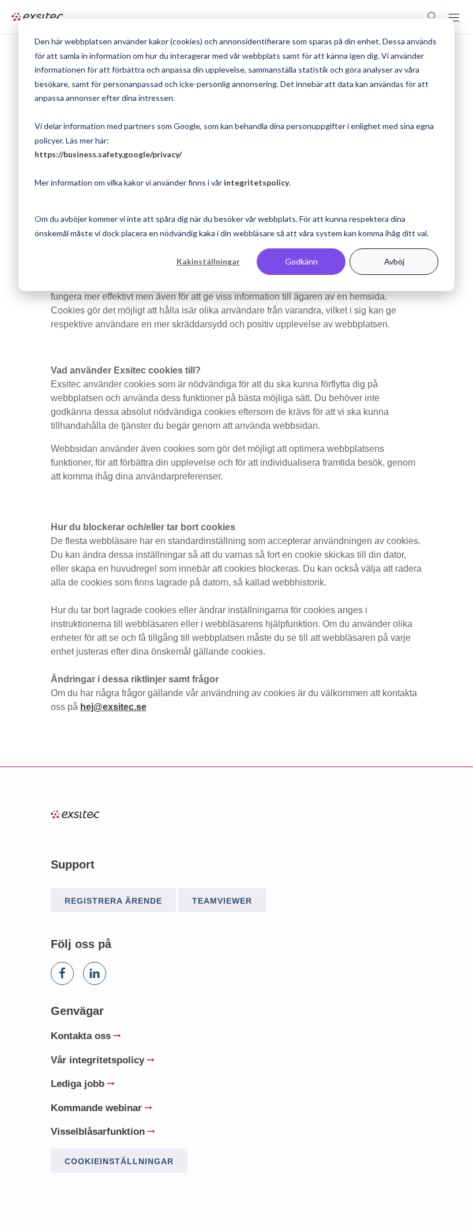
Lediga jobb (77, 1083)
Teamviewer (222, 900)
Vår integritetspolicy (97, 1060)
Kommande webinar (96, 1107)
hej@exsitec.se (113, 707)
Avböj (394, 261)
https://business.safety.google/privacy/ (108, 154)
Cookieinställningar (119, 1161)
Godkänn (301, 261)
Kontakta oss (81, 1035)
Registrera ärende (113, 900)
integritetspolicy (256, 182)
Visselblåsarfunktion (98, 1131)
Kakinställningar (208, 261)
